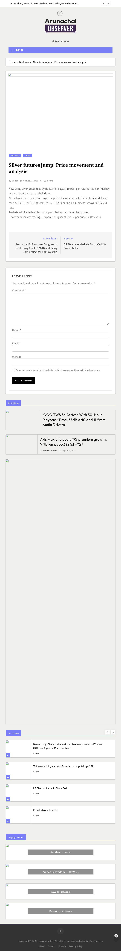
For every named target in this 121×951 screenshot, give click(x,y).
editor (15, 180)
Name (16, 330)
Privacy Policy (75, 946)
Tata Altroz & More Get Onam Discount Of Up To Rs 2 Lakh (65, 810)
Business (15, 155)
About (42, 946)
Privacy (62, 946)
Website (16, 357)
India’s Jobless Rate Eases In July (51, 766)
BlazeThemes (95, 941)
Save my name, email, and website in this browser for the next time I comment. (58, 370)
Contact (51, 946)
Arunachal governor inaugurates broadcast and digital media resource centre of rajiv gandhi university (45, 3)
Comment (19, 290)
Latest (45, 753)
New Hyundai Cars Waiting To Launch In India (58, 788)
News (27, 155)
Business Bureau (50, 450)
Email (16, 343)
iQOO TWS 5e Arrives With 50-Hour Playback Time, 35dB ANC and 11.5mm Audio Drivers (74, 419)
